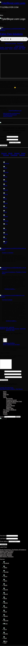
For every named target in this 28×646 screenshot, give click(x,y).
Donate (5, 412)
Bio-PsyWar (9, 398)
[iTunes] (6, 176)
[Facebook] (6, 163)
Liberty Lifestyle (10, 405)
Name (2, 371)
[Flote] (6, 224)
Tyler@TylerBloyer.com (15, 110)
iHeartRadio (22, 47)
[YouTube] (6, 172)
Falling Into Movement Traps (14, 401)
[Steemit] (6, 194)
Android (16, 47)
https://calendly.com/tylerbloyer (11, 113)
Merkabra (8, 407)
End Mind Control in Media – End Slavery (11, 389)
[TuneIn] (6, 207)
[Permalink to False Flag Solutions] (14, 30)
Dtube (23, 153)
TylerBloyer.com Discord (10, 114)
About (4, 393)
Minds (10, 153)
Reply (18, 344)
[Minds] (6, 198)
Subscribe (6, 394)
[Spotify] (6, 185)
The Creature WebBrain (9, 409)
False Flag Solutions (11, 34)
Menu (1, 15)
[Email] (6, 238)
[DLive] (6, 229)
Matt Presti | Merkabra (6, 555)
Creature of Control (11, 400)
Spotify (2, 47)
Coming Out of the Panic (6, 387)
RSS (20, 48)
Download (20, 43)
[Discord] (6, 190)
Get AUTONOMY (8, 116)
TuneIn (11, 48)
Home (4, 391)
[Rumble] (6, 234)
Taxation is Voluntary (7, 252)
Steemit (17, 153)
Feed (4, 396)
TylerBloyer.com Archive (12, 328)
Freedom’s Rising (11, 402)
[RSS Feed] (6, 243)
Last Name (3, 139)
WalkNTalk (23, 328)
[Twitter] (6, 168)
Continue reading (10, 289)
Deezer (16, 48)
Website (2, 377)
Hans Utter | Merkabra (6, 554)
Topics (5, 397)
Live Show (6, 411)
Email (2, 374)
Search (2, 416)
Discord (4, 153)
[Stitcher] (6, 203)
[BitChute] (6, 221)
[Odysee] (6, 216)
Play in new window (10, 43)
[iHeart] (6, 212)
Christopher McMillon (9, 343)
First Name (3, 136)
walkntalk (11, 327)
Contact (5, 414)
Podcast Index (4, 48)
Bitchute (6, 155)
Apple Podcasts (19, 46)
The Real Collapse (7, 299)
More (23, 48)
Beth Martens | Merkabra (6, 556)
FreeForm (9, 404)
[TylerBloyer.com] (12, 3)
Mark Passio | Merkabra (6, 552)
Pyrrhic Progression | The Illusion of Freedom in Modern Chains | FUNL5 (13, 550)
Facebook (14, 155)
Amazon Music (9, 47)
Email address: (4, 142)
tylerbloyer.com (4, 327)
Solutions (2, 328)
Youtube (22, 155)
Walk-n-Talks (9, 408)
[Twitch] (6, 181)
